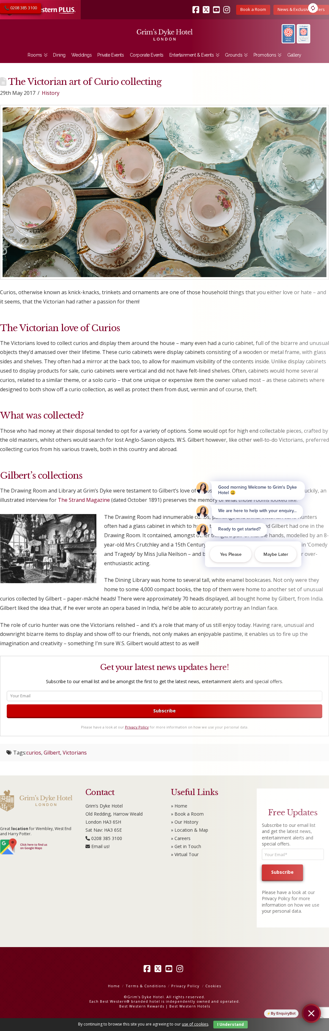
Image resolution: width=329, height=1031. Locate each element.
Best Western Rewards (141, 1006)
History (50, 92)
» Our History (184, 822)
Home (114, 985)
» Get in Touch (186, 846)
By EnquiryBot (283, 1013)
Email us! (100, 846)
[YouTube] (170, 968)
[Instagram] (181, 968)
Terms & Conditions (146, 985)
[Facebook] (148, 968)
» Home (179, 806)
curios (33, 752)
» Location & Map (189, 830)
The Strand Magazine (84, 499)
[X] (159, 968)
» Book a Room (187, 814)
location (19, 828)
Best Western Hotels (189, 1006)
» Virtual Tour (185, 854)
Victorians (75, 752)
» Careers (181, 838)
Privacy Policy (137, 727)
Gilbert (52, 752)
